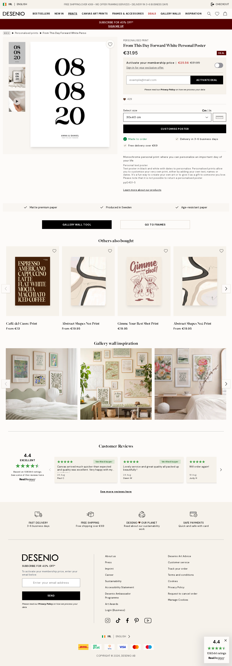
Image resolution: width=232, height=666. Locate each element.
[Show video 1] (17, 101)
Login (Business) (115, 610)
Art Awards (111, 604)
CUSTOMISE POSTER (175, 128)
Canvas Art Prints (95, 13)
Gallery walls (171, 13)
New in (59, 13)
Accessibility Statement (119, 587)
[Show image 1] (17, 53)
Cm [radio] (204, 110)
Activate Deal (206, 80)
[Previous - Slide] (5, 288)
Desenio (126, 655)
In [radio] (210, 110)
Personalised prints (26, 33)
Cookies (173, 581)
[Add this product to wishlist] (110, 44)
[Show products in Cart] (225, 13)
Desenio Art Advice (179, 556)
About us (110, 556)
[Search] (209, 14)
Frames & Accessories (128, 13)
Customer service (179, 562)
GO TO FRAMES (155, 224)
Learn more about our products (142, 189)
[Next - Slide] (226, 288)
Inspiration (193, 13)
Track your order (178, 568)
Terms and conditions (181, 574)
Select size (130, 110)
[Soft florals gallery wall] (190, 384)
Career (109, 574)
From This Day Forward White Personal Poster (64, 33)
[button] (219, 117)
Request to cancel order (183, 593)
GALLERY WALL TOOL (77, 224)
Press (108, 562)
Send (51, 595)
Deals (152, 13)
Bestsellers (41, 13)
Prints (72, 13)
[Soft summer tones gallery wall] (116, 384)
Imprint (109, 568)
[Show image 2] (17, 77)
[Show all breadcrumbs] (7, 33)
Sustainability (113, 581)
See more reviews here (116, 491)
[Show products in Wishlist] (217, 13)
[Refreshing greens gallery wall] (41, 384)
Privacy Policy (168, 89)
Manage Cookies (178, 599)
